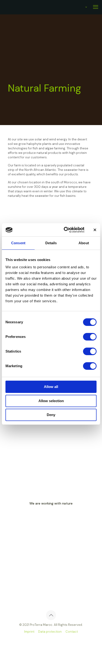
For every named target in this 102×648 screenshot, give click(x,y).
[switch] (90, 337)
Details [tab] (51, 243)
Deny (51, 415)
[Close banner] (95, 229)
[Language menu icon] (83, 7)
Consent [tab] (18, 243)
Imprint (29, 632)
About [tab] (84, 243)
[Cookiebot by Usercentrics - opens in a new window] (64, 230)
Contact (71, 632)
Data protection (50, 632)
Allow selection (51, 401)
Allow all (51, 387)
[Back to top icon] (51, 615)
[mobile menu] (96, 7)
